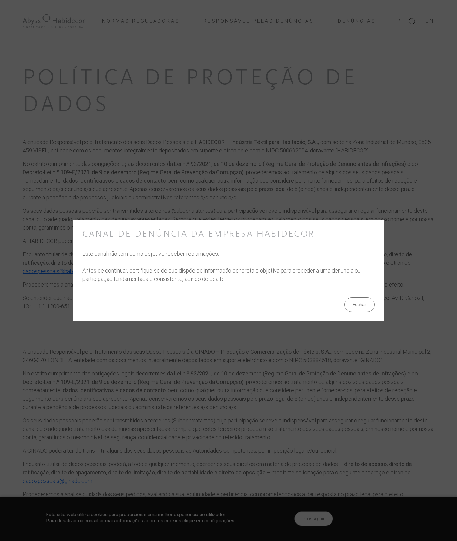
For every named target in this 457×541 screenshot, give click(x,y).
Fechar (359, 304)
